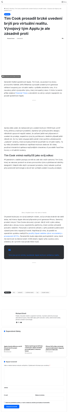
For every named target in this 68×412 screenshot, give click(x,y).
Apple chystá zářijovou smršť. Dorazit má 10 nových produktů (13, 389)
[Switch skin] (2, 2)
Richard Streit (10, 38)
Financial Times (21, 93)
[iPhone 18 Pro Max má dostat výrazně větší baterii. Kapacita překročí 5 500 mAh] (55, 381)
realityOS (20, 334)
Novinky (12, 8)
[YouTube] (21, 364)
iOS (14, 334)
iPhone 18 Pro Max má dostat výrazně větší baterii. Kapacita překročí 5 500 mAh (55, 389)
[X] (19, 364)
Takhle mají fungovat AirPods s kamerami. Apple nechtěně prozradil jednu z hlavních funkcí (34, 390)
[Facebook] (17, 364)
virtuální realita (45, 334)
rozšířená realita (29, 334)
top (37, 334)
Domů (7, 8)
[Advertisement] (34, 113)
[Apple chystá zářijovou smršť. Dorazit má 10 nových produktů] (13, 381)
